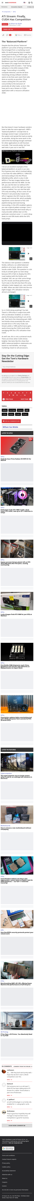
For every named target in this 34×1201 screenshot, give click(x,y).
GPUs (14, 11)
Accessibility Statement (9, 1171)
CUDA (4, 414)
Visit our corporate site (15, 1143)
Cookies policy (6, 1167)
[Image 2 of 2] (29, 254)
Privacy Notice (24, 377)
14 (24, 395)
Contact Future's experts (9, 1159)
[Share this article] (3, 35)
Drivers (25, 414)
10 (13, 395)
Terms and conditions (8, 1155)
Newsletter (28, 35)
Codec (18, 414)
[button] (32, 2)
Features (4, 24)
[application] (17, 232)
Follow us (19, 35)
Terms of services (22, 375)
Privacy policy (6, 1163)
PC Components (6, 11)
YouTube (12, 410)
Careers (4, 1186)
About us (4, 1178)
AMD (27, 410)
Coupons (4, 1182)
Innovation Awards (16, 7)
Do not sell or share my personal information (15, 1190)
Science (20, 410)
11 (17, 395)
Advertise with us (7, 1174)
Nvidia (5, 410)
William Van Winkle (16, 23)
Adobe (11, 414)
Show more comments (16, 1125)
